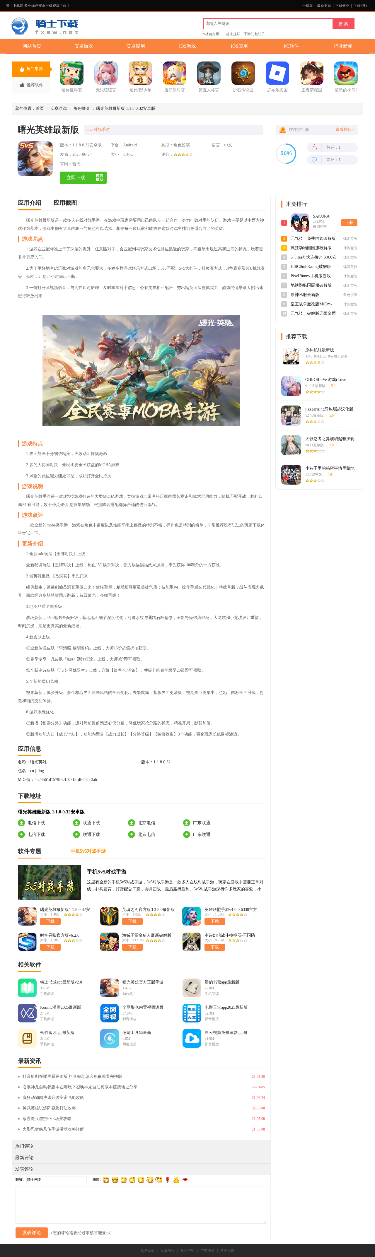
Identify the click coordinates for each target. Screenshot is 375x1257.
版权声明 (187, 1251)
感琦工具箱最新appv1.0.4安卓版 (136, 1032)
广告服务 (207, 1251)
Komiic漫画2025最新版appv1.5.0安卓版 (60, 1007)
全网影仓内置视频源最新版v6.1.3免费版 (142, 1007)
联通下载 (91, 822)
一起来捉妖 (231, 34)
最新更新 (324, 6)
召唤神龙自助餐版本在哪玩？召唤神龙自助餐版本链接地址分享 (80, 1087)
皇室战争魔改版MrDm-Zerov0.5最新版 (311, 304)
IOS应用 (239, 46)
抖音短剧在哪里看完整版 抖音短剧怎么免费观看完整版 (72, 1076)
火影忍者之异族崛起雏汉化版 (329, 439)
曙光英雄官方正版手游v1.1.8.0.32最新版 (142, 982)
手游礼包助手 (254, 34)
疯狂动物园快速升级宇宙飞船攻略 (53, 1097)
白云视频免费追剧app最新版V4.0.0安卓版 (226, 1032)
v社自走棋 (211, 34)
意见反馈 (227, 1251)
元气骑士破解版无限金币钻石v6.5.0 (313, 314)
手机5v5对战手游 (107, 872)
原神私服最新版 (319, 350)
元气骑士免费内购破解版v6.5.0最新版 (313, 239)
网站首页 (32, 46)
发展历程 (168, 1251)
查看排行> (344, 129)
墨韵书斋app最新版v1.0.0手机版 (222, 982)
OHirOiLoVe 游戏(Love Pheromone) (325, 379)
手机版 (307, 6)
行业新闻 (343, 46)
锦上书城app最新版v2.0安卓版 (61, 982)
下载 (349, 222)
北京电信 (146, 822)
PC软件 (291, 46)
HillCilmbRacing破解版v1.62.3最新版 (311, 267)
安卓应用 (135, 46)
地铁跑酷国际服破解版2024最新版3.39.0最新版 (312, 285)
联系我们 (148, 1251)
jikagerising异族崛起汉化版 (329, 409)
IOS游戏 (187, 46)
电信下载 (36, 822)
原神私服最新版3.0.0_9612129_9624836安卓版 (313, 295)
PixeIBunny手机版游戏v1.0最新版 (311, 276)
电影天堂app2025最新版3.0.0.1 (226, 1007)
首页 (40, 108)
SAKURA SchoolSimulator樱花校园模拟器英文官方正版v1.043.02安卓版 (325, 216)
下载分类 (342, 6)
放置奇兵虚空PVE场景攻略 (47, 1118)
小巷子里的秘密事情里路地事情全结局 (329, 468)
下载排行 (360, 6)
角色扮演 (81, 108)
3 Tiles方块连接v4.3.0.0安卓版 (313, 257)
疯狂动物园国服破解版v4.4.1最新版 (311, 248)
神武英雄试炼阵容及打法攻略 (49, 1108)
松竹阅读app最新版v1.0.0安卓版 (57, 1032)
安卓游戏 (83, 46)
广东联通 (201, 822)
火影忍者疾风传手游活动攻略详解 (53, 1129)
